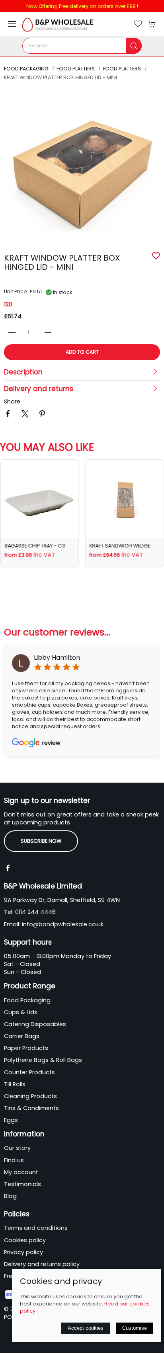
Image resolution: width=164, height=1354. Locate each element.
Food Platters (76, 68)
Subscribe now (41, 841)
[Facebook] (8, 868)
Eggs (11, 1120)
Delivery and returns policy (42, 1264)
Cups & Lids (20, 1012)
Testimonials (22, 1184)
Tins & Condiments (31, 1108)
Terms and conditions (36, 1228)
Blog (10, 1196)
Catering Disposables (35, 1024)
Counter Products (29, 1072)
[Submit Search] (134, 46)
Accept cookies (85, 1328)
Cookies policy (25, 1240)
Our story (17, 1148)
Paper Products (26, 1048)
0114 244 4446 (35, 912)
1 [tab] (82, 251)
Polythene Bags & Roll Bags (43, 1060)
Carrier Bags (21, 1036)
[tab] (6, 590)
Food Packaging (26, 68)
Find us (14, 1160)
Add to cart (82, 352)
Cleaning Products (30, 1096)
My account (21, 1172)
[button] (12, 24)
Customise (134, 1328)
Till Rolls (14, 1084)
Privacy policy (23, 1252)
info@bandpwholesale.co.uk (62, 924)
